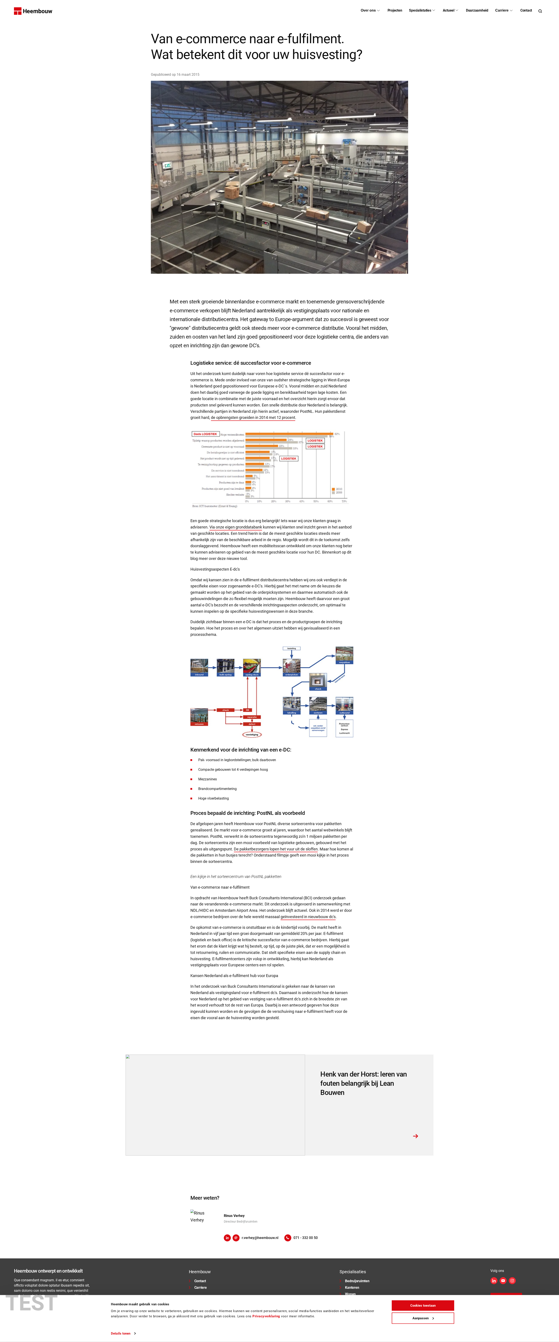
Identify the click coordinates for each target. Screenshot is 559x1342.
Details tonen (120, 1333)
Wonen (350, 1294)
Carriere (200, 1287)
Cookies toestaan (423, 1306)
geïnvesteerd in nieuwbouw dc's (308, 916)
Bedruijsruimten (357, 1281)
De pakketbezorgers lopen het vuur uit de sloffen (276, 849)
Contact (200, 1281)
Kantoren (352, 1287)
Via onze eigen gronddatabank (235, 527)
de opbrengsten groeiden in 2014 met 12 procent (253, 417)
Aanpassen (420, 1318)
